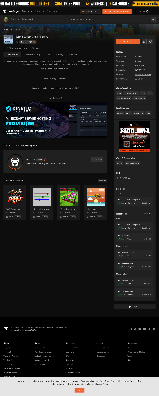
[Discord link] (144, 328)
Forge (120, 113)
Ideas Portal (69, 352)
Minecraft (7, 29)
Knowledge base (103, 348)
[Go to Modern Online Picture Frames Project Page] (95, 202)
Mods (17, 29)
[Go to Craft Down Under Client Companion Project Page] (14, 202)
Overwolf (131, 348)
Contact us (101, 356)
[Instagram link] (130, 328)
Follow (98, 159)
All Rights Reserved (143, 74)
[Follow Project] (150, 41)
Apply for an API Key (42, 360)
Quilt (148, 113)
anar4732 (30, 159)
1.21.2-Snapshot (123, 98)
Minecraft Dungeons (11, 372)
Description (12, 55)
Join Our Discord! (72, 348)
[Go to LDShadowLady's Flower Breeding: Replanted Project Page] (68, 202)
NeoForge (138, 113)
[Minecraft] (5, 19)
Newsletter (69, 360)
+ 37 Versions (139, 98)
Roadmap (69, 364)
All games (7, 348)
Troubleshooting (103, 352)
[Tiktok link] (135, 328)
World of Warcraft (10, 356)
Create (38, 11)
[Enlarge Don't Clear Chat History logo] (8, 39)
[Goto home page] (10, 11)
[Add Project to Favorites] (144, 41)
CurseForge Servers (72, 372)
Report (136, 306)
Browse (26, 11)
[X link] (149, 328)
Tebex (129, 356)
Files (48, 55)
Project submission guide (44, 352)
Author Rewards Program (44, 356)
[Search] (153, 19)
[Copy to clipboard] (143, 70)
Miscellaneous (132, 163)
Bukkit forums (70, 368)
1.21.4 (119, 93)
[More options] (154, 11)
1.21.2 (150, 93)
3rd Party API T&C (42, 364)
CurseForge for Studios (136, 352)
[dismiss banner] (155, 3)
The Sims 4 (7, 360)
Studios (51, 11)
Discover (15, 19)
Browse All (27, 19)
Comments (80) (32, 55)
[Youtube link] (139, 328)
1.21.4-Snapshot (131, 93)
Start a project (40, 348)
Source (123, 178)
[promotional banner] (79, 3)
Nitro (129, 360)
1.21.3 (143, 93)
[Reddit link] (154, 328)
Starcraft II (7, 364)
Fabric (128, 113)
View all (147, 214)
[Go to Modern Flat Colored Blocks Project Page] (41, 202)
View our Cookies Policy (97, 384)
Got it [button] (79, 390)
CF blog (68, 356)
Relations (74, 55)
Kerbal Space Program (11, 368)
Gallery (59, 55)
